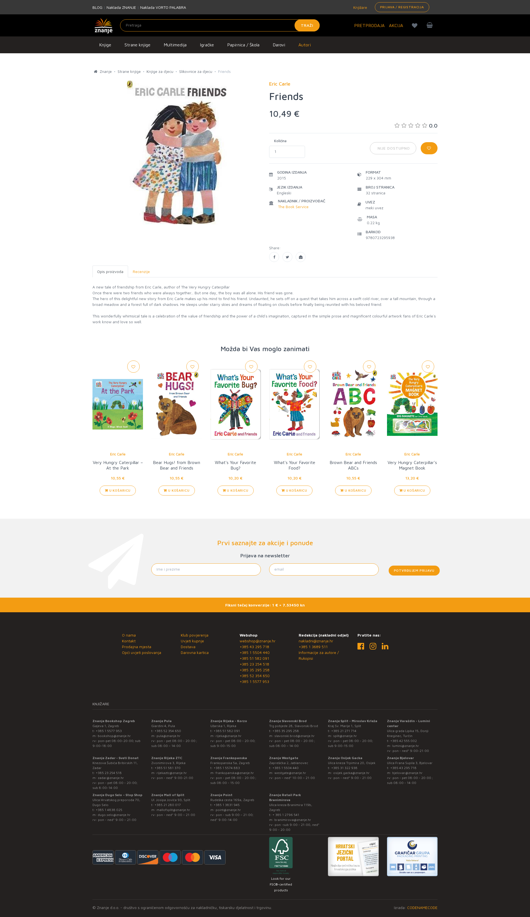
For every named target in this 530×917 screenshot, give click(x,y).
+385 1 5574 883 (227, 768)
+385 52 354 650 (255, 675)
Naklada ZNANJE (121, 7)
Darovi (279, 44)
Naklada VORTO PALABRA (163, 7)
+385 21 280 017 (168, 805)
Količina (280, 141)
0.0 (433, 125)
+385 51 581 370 (168, 768)
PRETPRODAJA (369, 25)
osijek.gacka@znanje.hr (351, 773)
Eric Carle (118, 454)
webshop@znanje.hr (257, 640)
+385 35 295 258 (254, 669)
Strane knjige (137, 44)
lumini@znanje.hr (405, 746)
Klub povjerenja (194, 635)
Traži (307, 25)
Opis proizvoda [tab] (110, 271)
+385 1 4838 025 (109, 810)
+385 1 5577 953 (254, 681)
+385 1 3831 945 (227, 805)
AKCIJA (396, 25)
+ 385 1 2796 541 (285, 815)
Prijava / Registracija (402, 7)
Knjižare (359, 7)
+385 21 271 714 (343, 731)
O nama (129, 635)
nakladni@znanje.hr (316, 640)
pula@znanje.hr (169, 736)
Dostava (188, 646)
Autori (304, 44)
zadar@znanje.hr (111, 778)
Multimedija (175, 44)
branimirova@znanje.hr (292, 820)
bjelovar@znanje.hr (407, 773)
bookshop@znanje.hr (114, 736)
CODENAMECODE (422, 907)
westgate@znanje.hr (290, 773)
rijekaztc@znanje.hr (172, 773)
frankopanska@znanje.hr (235, 773)
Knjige (105, 44)
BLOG (97, 7)
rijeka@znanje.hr (229, 736)
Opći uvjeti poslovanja (141, 652)
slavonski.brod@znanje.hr (294, 736)
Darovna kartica (195, 652)
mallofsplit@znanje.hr (173, 810)
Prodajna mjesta (136, 646)
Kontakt (129, 640)
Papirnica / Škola (243, 44)
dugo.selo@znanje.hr (114, 815)
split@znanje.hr (345, 736)
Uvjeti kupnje (192, 640)
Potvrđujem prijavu (414, 570)
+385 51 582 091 (254, 658)
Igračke (207, 44)
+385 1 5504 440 (255, 652)
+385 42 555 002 (403, 741)
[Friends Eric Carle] (274, 257)
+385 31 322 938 (344, 768)
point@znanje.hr (228, 810)
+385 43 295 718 (254, 646)
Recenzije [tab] (141, 271)
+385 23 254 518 (254, 664)
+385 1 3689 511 (313, 646)
